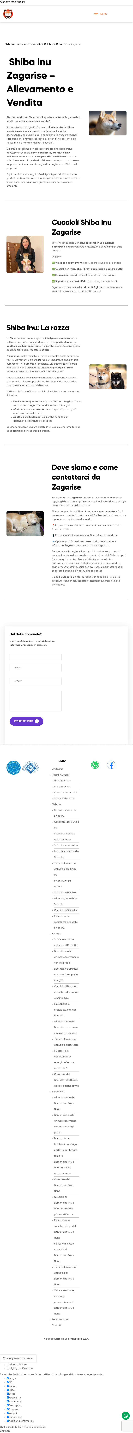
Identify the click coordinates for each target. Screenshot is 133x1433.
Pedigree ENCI (62, 787)
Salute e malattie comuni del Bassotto (66, 942)
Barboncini (58, 1092)
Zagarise (47, 117)
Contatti (56, 1325)
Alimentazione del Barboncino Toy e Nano (64, 1103)
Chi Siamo (57, 769)
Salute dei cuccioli (64, 799)
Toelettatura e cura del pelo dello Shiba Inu (65, 869)
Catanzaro (62, 44)
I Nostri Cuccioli (60, 775)
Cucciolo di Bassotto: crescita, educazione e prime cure (66, 992)
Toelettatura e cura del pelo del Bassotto (66, 1042)
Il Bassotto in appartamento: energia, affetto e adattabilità (64, 1060)
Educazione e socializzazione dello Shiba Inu (66, 922)
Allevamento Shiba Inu (12, 2)
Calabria (49, 44)
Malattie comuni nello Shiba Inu (66, 854)
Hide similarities (18, 1365)
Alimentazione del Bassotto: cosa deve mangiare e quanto (66, 1027)
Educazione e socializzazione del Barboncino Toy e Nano (65, 1229)
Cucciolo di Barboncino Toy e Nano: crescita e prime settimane (64, 1206)
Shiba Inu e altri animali (63, 884)
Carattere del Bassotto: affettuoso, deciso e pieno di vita (66, 1080)
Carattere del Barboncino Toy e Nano (64, 1185)
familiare (68, 127)
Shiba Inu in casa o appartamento (64, 837)
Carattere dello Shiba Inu (66, 825)
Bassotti (56, 934)
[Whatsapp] (95, 765)
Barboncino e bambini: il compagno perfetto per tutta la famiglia (66, 1147)
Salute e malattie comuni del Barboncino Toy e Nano (64, 1252)
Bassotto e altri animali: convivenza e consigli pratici (66, 957)
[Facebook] (111, 765)
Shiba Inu (57, 804)
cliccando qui (104, 535)
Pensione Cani (60, 1320)
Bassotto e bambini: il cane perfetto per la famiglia (66, 975)
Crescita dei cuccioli (65, 793)
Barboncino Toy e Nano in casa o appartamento (64, 1168)
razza (60, 328)
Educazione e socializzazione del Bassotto (65, 1010)
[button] (65, 775)
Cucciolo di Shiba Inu (66, 910)
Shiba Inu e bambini (65, 893)
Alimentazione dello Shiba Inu (65, 901)
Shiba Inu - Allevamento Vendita (23, 44)
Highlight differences (21, 1368)
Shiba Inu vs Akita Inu (66, 845)
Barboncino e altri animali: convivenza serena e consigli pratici (65, 1124)
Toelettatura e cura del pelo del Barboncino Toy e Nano (65, 1276)
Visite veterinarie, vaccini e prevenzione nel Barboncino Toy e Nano (64, 1302)
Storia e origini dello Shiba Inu (65, 813)
